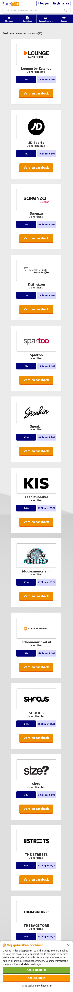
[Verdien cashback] (37, 98)
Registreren (61, 3)
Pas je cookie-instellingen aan (36, 985)
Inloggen (43, 3)
